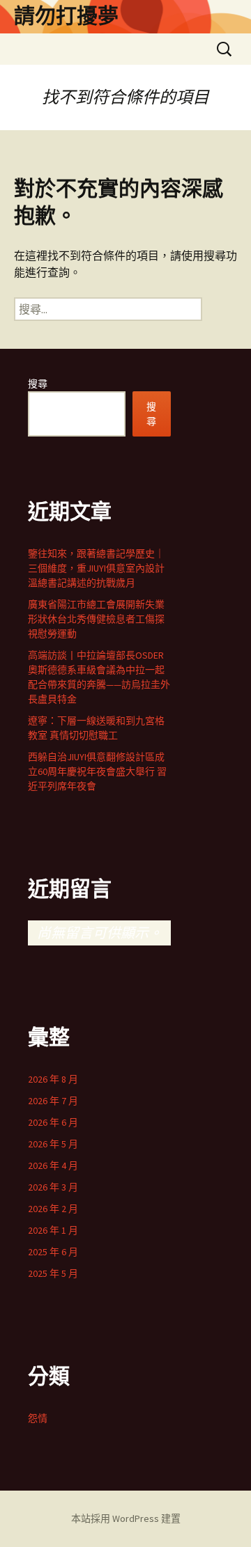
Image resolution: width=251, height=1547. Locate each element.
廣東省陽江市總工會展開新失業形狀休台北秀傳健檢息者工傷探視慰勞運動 (96, 619)
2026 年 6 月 (53, 1122)
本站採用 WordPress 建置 (126, 1518)
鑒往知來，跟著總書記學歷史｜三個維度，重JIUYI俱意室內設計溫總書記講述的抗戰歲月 (96, 568)
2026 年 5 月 (53, 1144)
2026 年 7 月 (53, 1100)
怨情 (37, 1418)
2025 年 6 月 (53, 1252)
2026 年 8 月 (53, 1079)
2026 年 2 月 (53, 1208)
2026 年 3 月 (53, 1187)
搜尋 (37, 383)
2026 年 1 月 (53, 1230)
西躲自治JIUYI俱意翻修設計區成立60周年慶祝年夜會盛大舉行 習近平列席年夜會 (97, 771)
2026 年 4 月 (53, 1165)
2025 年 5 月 (53, 1273)
